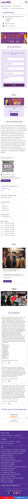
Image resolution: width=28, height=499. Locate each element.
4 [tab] (17, 41)
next (25, 107)
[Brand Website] (19, 493)
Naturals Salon (14, 414)
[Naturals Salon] (6, 2)
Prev (3, 107)
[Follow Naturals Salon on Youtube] (16, 493)
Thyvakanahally (17, 435)
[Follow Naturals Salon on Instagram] (14, 493)
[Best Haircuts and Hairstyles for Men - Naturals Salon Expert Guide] (14, 258)
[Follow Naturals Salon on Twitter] (11, 493)
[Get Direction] (9, 189)
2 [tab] (12, 41)
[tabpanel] (14, 38)
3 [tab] (15, 41)
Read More (7, 281)
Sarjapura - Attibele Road (6, 435)
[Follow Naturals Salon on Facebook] (9, 493)
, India (2, 190)
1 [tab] (10, 41)
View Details (14, 114)
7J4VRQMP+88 (4, 188)
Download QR (5, 180)
